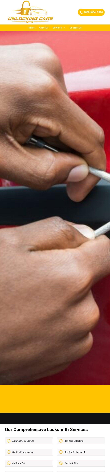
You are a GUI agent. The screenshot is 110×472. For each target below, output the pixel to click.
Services (57, 27)
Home (32, 27)
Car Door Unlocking (73, 441)
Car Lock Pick (71, 463)
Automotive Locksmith (23, 441)
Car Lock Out (18, 463)
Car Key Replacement (74, 452)
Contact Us (75, 27)
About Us (44, 27)
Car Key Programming (23, 452)
